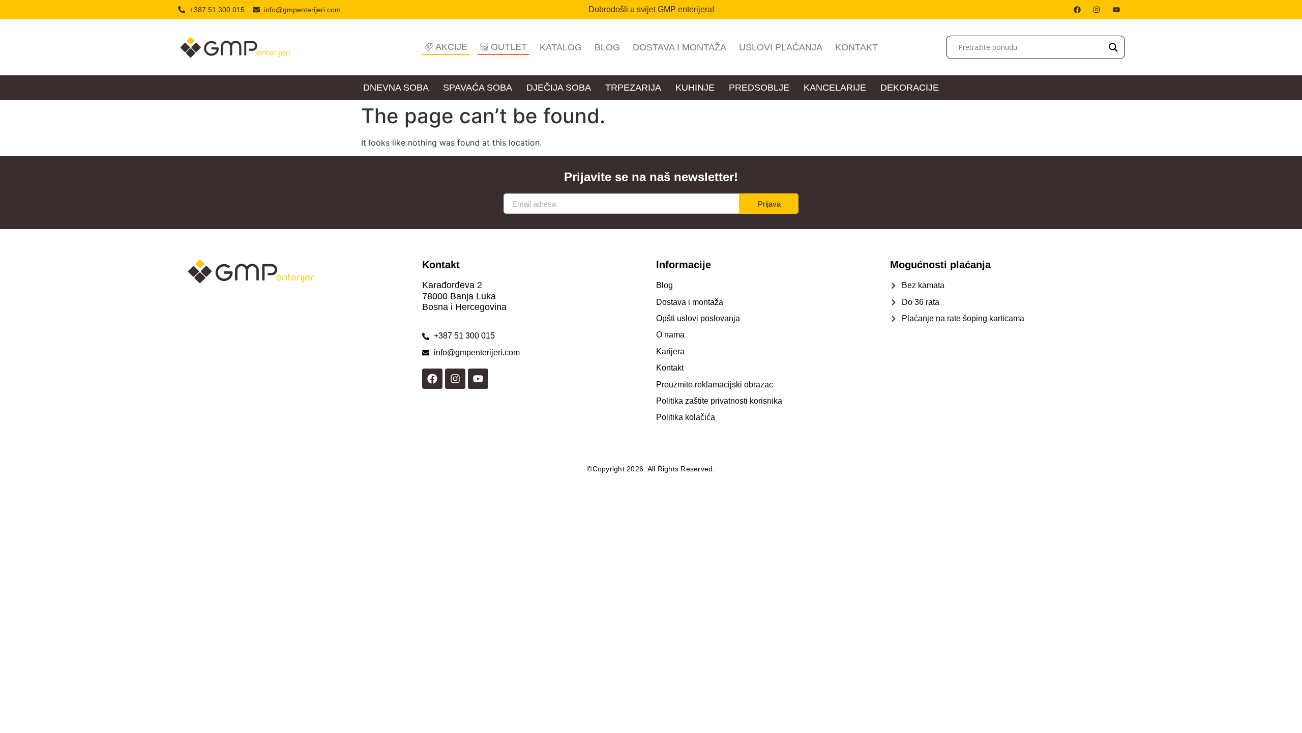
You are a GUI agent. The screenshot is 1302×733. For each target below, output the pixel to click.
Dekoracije (909, 87)
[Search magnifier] (1113, 47)
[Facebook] (432, 379)
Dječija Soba (558, 87)
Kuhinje (695, 87)
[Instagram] (455, 379)
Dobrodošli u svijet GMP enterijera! (651, 9)
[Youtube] (478, 379)
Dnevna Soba (396, 87)
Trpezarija (633, 87)
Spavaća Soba (477, 87)
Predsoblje (759, 87)
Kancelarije (835, 87)
